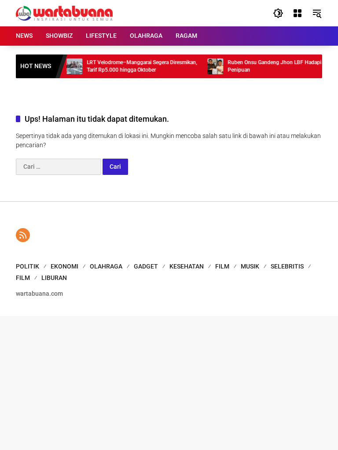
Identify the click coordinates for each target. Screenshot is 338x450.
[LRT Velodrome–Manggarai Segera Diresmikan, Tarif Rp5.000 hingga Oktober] (71, 66)
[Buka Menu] (297, 13)
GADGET (146, 266)
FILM (222, 266)
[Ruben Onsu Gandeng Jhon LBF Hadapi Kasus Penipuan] (212, 66)
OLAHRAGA (106, 266)
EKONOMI (64, 266)
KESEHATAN (186, 266)
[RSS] (23, 235)
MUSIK (250, 266)
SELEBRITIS (287, 266)
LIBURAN (54, 277)
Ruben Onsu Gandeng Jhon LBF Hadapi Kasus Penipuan (279, 66)
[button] (278, 13)
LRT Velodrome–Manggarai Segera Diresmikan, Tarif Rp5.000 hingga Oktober (138, 66)
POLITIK (27, 266)
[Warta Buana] (64, 12)
